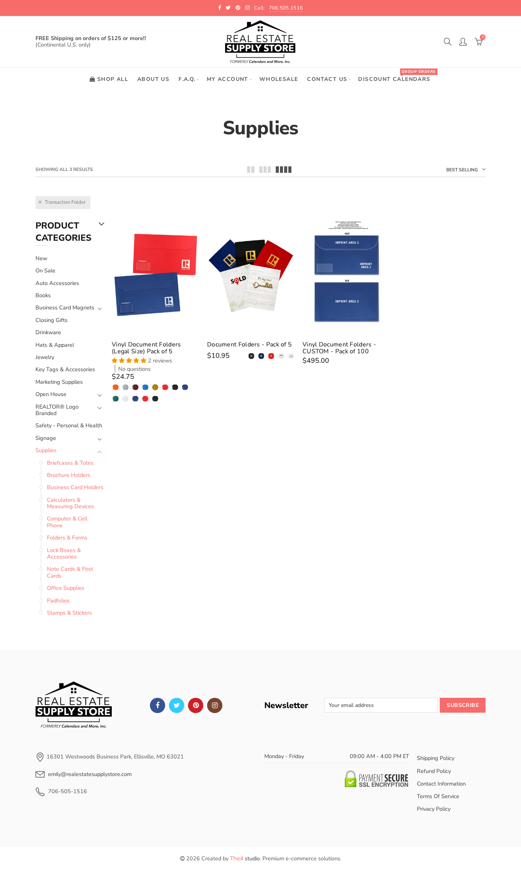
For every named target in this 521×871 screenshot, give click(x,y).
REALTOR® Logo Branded (57, 410)
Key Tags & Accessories (65, 369)
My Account (227, 79)
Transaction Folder (65, 202)
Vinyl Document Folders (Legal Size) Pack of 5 (146, 348)
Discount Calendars (396, 76)
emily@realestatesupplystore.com (90, 774)
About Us (153, 79)
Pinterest (195, 705)
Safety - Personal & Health (68, 425)
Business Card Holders (75, 487)
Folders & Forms (67, 537)
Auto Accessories (57, 283)
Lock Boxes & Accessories (64, 553)
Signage (45, 438)
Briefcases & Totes (70, 463)
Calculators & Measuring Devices (70, 503)
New (41, 258)
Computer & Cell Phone (67, 522)
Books (43, 295)
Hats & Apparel (54, 345)
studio (245, 858)
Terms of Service (438, 796)
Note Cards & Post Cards (70, 572)
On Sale (45, 270)
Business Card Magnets (64, 307)
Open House (50, 394)
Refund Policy (434, 771)
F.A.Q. (186, 79)
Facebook (157, 705)
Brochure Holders (68, 475)
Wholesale (278, 79)
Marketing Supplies (59, 382)
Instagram (214, 705)
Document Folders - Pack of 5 (249, 344)
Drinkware (48, 332)
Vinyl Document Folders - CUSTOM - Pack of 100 (339, 348)
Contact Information (441, 783)
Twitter (176, 705)
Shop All (112, 79)
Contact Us (327, 79)
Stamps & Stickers (69, 613)
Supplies (45, 450)
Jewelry (44, 357)
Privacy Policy (433, 809)
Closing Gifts (51, 320)
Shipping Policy (435, 758)
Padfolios (58, 600)
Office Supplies (65, 588)
